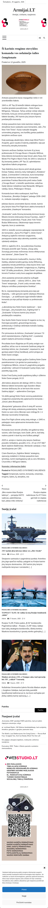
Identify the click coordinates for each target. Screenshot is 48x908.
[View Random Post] (40, 38)
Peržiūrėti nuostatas (24, 902)
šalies (11, 477)
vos (27, 477)
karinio (22, 474)
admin (4, 554)
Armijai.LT (24, 10)
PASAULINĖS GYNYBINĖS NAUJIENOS (28, 470)
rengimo (5, 477)
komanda (30, 474)
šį (16, 477)
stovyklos (21, 477)
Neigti (24, 896)
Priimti (24, 890)
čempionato (14, 474)
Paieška (5, 707)
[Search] (44, 38)
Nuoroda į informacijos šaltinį (14, 466)
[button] (44, 868)
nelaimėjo (39, 474)
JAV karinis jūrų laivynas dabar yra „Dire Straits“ (22, 551)
